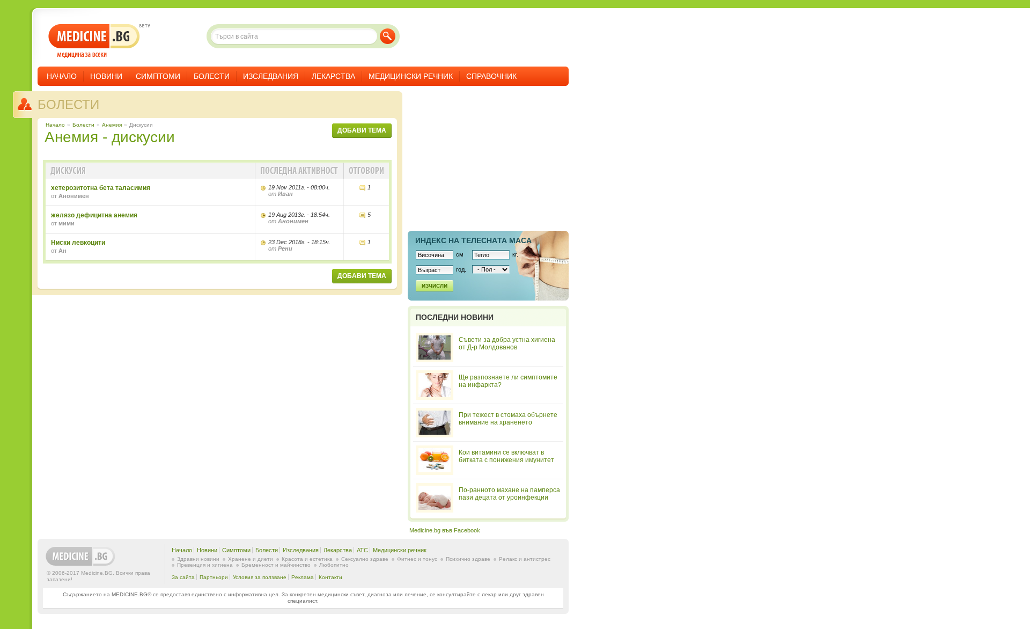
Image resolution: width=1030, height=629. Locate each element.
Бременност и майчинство (276, 565)
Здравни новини (198, 559)
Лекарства (333, 76)
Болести (212, 76)
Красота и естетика (307, 559)
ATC (362, 550)
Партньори (214, 577)
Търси (387, 36)
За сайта (183, 577)
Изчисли (434, 286)
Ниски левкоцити (78, 242)
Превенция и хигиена (205, 565)
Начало (62, 76)
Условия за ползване (259, 577)
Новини (106, 76)
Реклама (302, 577)
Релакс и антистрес (524, 559)
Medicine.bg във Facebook (444, 530)
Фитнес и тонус (417, 559)
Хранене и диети (250, 559)
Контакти (330, 577)
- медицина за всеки (94, 41)
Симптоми (158, 76)
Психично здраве (468, 559)
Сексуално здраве (364, 559)
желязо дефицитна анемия (94, 215)
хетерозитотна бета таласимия (100, 188)
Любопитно (334, 565)
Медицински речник (411, 76)
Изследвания (270, 76)
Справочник (491, 76)
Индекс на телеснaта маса (473, 240)
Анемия (112, 125)
